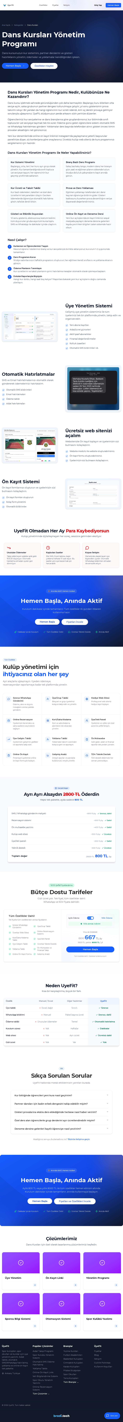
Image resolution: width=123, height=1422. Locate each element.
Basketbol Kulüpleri (73, 1359)
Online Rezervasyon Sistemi (42, 1388)
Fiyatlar (97, 1351)
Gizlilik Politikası (102, 1363)
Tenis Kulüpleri (70, 1378)
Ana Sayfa (6, 25)
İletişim (97, 1359)
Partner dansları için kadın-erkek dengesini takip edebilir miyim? (51, 1104)
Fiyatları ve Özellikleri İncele (75, 1201)
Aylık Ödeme (73, 918)
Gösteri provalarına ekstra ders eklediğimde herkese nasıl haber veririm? (56, 1112)
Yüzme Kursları (70, 1351)
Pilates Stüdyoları (72, 1370)
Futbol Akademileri (72, 1355)
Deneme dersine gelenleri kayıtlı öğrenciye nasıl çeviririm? (48, 1129)
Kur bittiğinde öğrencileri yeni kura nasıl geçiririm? (43, 1095)
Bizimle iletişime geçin (79, 1139)
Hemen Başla (13, 65)
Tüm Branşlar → (71, 1382)
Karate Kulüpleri (71, 1366)
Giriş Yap (98, 5)
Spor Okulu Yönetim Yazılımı (43, 1381)
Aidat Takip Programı (43, 1351)
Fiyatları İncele (74, 622)
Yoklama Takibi (40, 1368)
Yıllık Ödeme (106, 918)
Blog (96, 1355)
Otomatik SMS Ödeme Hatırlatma (44, 1363)
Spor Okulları (70, 1374)
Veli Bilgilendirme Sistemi (45, 1376)
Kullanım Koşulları (103, 1366)
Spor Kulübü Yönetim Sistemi (43, 1356)
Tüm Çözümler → (41, 1394)
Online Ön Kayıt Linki (43, 1372)
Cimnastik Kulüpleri (73, 1363)
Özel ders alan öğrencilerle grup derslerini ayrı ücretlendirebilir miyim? (55, 1120)
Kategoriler (18, 25)
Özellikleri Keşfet (44, 66)
